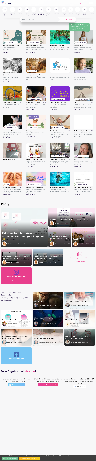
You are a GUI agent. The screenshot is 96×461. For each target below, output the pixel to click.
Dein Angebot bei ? (18, 371)
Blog (5, 204)
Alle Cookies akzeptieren (10, 458)
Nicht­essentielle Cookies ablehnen (29, 458)
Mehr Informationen (84, 455)
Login (91, 3)
